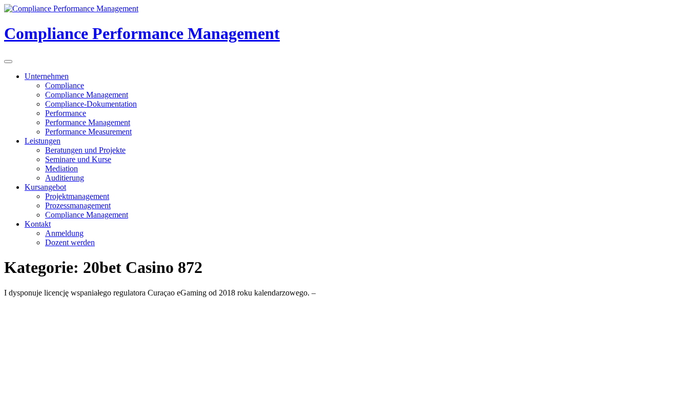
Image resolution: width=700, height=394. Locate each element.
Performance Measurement (88, 131)
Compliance (64, 85)
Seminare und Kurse (78, 159)
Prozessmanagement (78, 205)
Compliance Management (86, 94)
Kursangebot (45, 187)
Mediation (61, 168)
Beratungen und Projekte (85, 150)
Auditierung (64, 177)
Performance (65, 113)
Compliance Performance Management (142, 33)
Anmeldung (64, 233)
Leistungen (42, 140)
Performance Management (87, 122)
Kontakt (38, 224)
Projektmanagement (77, 196)
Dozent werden (70, 242)
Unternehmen (47, 76)
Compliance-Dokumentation (91, 104)
